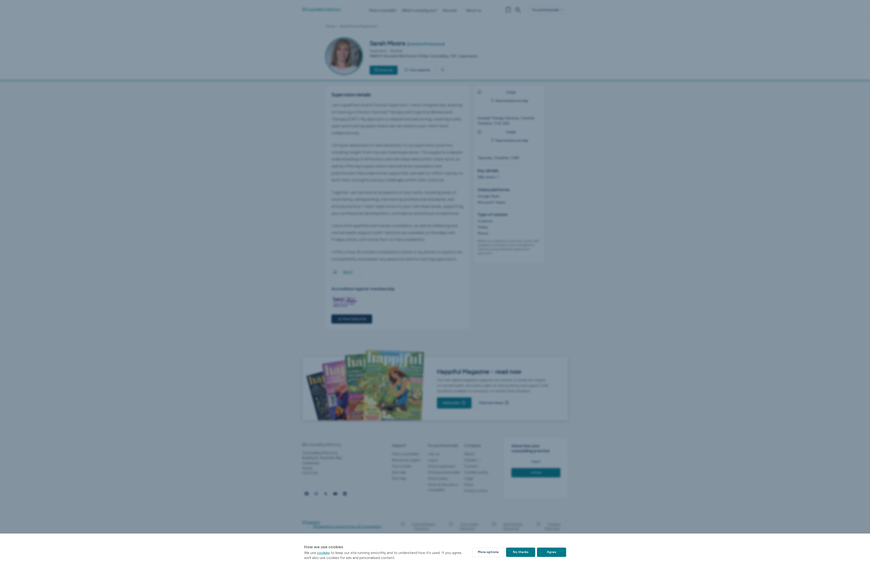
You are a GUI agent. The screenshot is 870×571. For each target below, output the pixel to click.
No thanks (520, 552)
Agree (551, 552)
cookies (323, 553)
